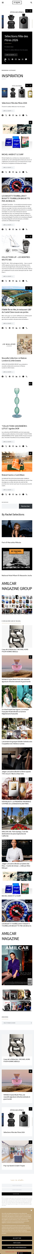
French (21, 1253)
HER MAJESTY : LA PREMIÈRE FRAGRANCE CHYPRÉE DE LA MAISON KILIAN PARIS (16, 802)
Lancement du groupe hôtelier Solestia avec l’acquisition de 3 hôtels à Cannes (17, 742)
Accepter (17, 1238)
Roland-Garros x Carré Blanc (13, 475)
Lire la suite (10, 54)
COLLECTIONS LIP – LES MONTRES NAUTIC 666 (16, 258)
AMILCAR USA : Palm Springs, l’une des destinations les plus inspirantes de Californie (15, 833)
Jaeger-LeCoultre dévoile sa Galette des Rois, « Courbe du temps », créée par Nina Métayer (16, 866)
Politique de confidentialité (21, 1251)
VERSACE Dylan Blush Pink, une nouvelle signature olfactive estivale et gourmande (16, 680)
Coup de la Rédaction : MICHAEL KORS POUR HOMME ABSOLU (15, 650)
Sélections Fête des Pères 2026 (16, 38)
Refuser (16, 1243)
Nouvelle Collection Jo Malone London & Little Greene (14, 359)
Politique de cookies (10, 1251)
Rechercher (5, 502)
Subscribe (16, 1194)
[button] (31, 1210)
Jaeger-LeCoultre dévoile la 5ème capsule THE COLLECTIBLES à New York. (16, 772)
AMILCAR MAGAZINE (10, 936)
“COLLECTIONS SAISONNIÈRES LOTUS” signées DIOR (14, 427)
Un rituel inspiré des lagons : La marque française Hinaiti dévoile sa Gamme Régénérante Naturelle (15, 711)
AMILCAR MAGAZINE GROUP (17, 586)
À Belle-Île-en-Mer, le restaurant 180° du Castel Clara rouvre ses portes (16, 310)
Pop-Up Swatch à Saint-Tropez (14, 1166)
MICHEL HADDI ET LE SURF (12, 154)
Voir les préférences (17, 1247)
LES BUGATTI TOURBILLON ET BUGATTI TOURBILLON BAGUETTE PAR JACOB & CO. (16, 198)
